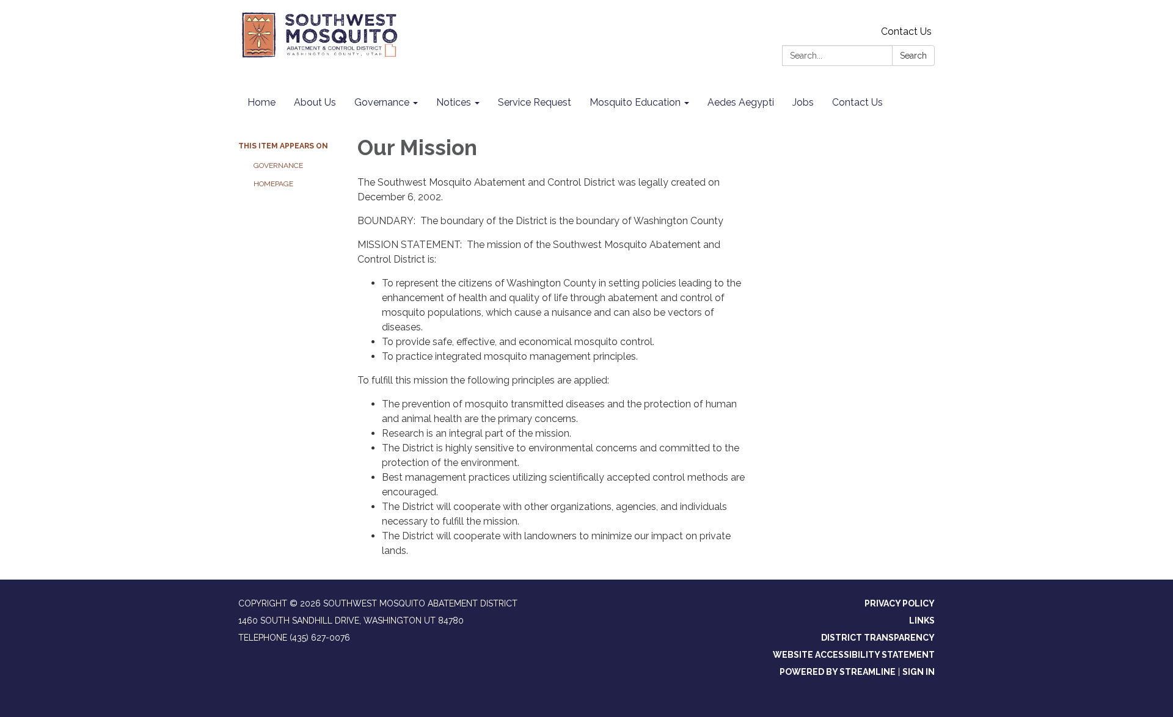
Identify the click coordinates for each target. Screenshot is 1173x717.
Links (922, 620)
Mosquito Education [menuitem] (635, 102)
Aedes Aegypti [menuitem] (740, 102)
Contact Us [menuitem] (857, 102)
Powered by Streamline (838, 672)
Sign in (918, 672)
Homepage (273, 184)
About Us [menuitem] (315, 102)
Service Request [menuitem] (534, 102)
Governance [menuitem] (381, 102)
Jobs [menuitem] (803, 102)
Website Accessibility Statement (854, 655)
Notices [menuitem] (453, 102)
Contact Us (906, 31)
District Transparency (878, 637)
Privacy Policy (899, 603)
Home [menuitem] (261, 102)
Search (913, 55)
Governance (278, 165)
